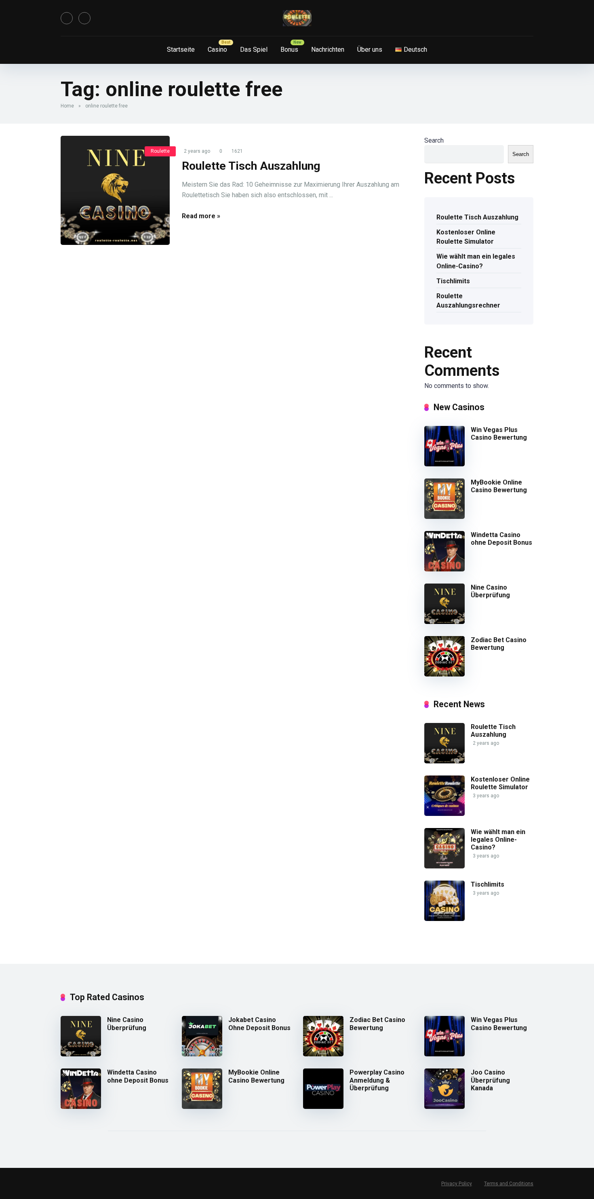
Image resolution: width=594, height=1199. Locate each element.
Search (434, 140)
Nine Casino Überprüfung (490, 591)
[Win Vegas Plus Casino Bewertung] (444, 464)
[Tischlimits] (444, 919)
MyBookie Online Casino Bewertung (499, 486)
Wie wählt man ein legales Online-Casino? (475, 261)
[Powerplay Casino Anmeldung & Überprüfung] (323, 1106)
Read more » (201, 216)
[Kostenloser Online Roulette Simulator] (444, 814)
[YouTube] (67, 18)
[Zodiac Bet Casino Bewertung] (444, 674)
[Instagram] (84, 18)
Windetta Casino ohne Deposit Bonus (501, 538)
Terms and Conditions (508, 1183)
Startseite (181, 49)
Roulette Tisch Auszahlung (251, 166)
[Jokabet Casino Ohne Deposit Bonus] (202, 1054)
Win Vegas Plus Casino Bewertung (499, 433)
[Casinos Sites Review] (297, 18)
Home (67, 106)
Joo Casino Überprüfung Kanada (490, 1080)
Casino (217, 49)
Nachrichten (327, 49)
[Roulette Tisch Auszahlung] (115, 190)
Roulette (160, 151)
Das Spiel (254, 49)
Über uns (369, 49)
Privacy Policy (456, 1183)
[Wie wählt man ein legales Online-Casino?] (444, 866)
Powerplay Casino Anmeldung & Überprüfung (377, 1080)
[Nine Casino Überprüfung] (444, 622)
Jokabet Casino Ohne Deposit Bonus (259, 1023)
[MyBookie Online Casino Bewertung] (444, 516)
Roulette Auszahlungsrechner (468, 300)
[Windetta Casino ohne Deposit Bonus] (444, 569)
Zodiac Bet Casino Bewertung (499, 643)
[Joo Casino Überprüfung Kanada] (444, 1106)
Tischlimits (453, 281)
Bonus (289, 49)
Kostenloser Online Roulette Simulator (465, 236)
